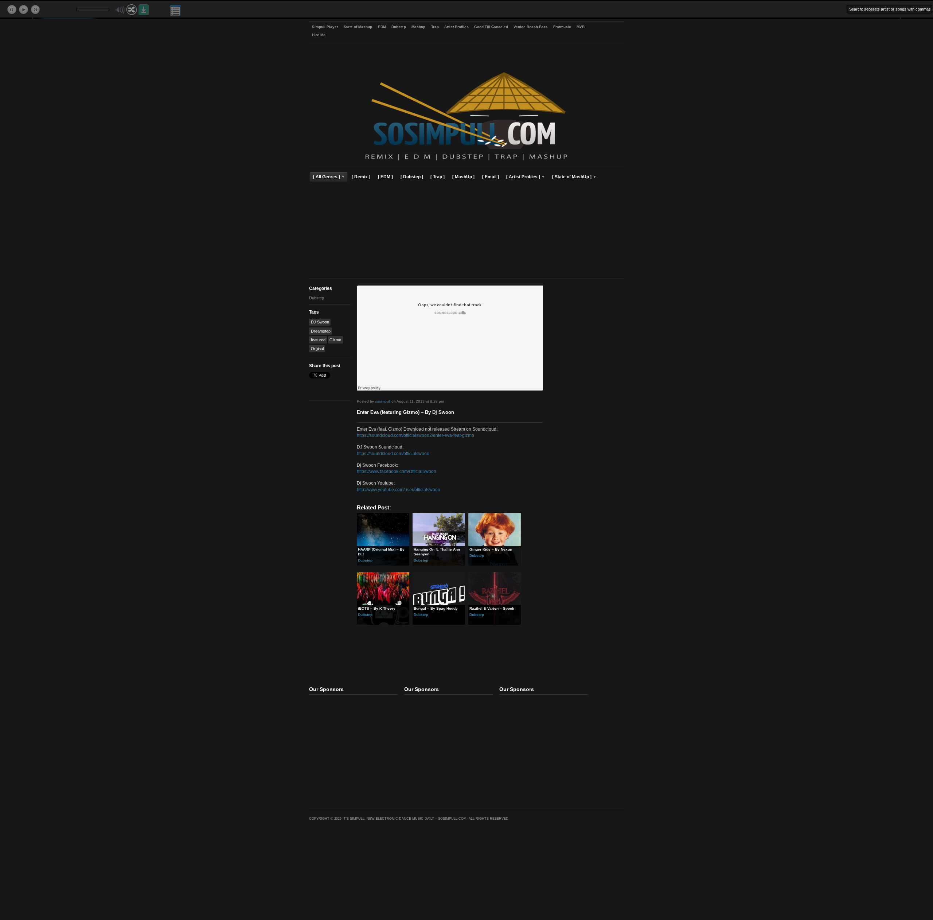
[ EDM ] (385, 176)
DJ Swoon (320, 322)
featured (318, 340)
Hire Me (318, 35)
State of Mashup (358, 27)
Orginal (317, 348)
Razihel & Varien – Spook (491, 608)
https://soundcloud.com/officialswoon (393, 453)
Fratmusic (562, 27)
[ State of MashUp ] (572, 176)
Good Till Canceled (491, 27)
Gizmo (335, 340)
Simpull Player (325, 27)
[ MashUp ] (463, 176)
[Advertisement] (466, 231)
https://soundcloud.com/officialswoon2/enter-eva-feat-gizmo (415, 435)
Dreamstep (321, 331)
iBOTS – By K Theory (376, 608)
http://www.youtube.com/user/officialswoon (398, 489)
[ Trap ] (437, 176)
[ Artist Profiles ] (523, 176)
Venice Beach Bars (530, 27)
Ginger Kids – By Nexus (490, 549)
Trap (435, 27)
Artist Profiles (456, 27)
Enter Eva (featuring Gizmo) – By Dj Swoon (405, 412)
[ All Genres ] (326, 176)
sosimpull (382, 401)
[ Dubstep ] (412, 176)
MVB (581, 27)
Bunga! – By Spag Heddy (436, 608)
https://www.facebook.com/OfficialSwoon (396, 471)
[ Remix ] (361, 176)
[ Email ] (490, 176)
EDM (382, 27)
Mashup (418, 27)
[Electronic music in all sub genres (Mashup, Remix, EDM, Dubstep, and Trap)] (466, 161)
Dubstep (398, 27)
